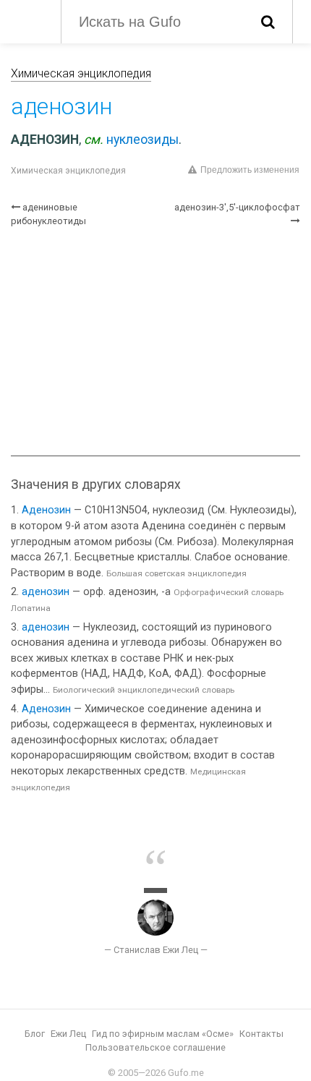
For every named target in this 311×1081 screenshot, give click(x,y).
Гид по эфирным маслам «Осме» (163, 1033)
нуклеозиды (142, 139)
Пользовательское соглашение (155, 1047)
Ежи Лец (68, 1033)
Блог (35, 1033)
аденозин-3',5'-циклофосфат (237, 207)
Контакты (261, 1033)
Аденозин (46, 510)
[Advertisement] (155, 341)
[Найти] (268, 21)
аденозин (45, 592)
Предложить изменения (249, 170)
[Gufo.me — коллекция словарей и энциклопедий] (28, 20)
